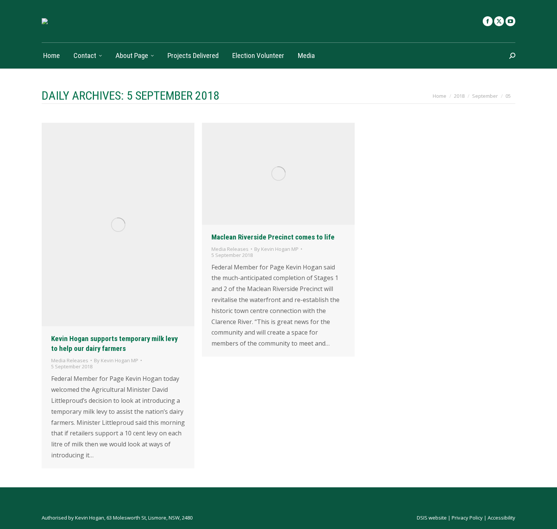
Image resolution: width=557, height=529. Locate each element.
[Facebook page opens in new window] (488, 21)
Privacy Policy (467, 517)
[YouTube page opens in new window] (510, 21)
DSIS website (432, 517)
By (116, 360)
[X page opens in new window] (499, 21)
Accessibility (501, 517)
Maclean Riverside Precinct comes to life (273, 237)
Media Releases (69, 360)
